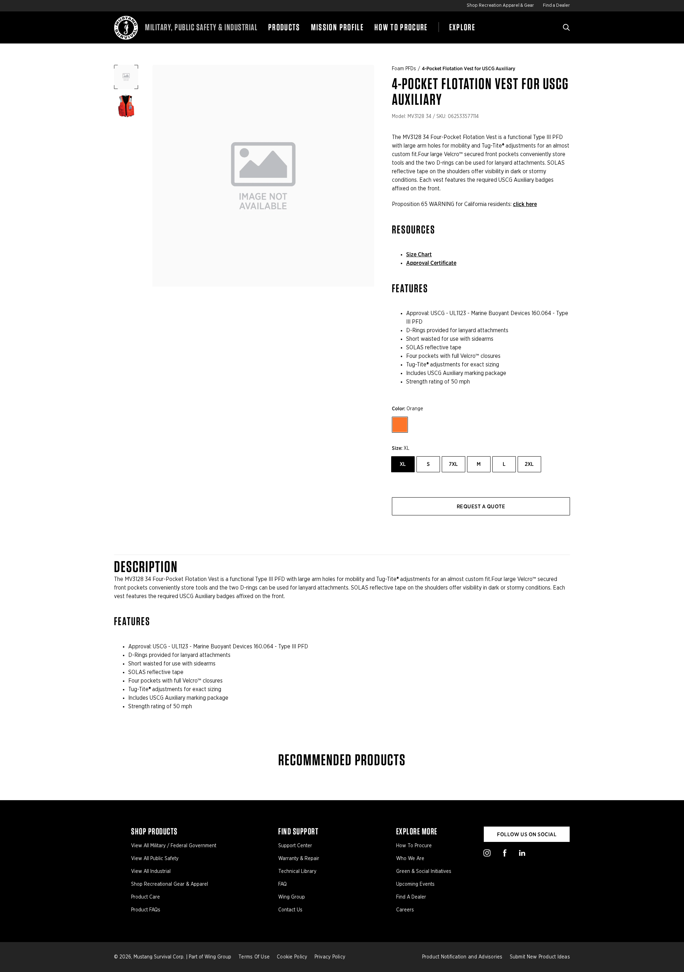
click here (525, 204)
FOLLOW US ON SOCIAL (526, 834)
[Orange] (400, 425)
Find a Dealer (556, 5)
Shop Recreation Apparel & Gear (500, 5)
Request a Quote (481, 506)
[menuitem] (284, 27)
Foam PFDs (404, 68)
